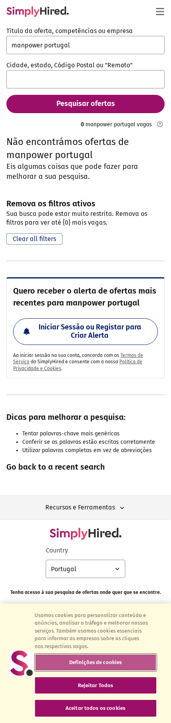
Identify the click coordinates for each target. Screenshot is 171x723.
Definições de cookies (95, 662)
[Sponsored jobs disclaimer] (160, 124)
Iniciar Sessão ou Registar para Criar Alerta (90, 331)
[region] (85, 663)
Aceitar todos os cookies (95, 708)
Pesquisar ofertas (85, 103)
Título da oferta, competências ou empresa (69, 31)
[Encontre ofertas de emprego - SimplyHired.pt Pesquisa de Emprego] (37, 11)
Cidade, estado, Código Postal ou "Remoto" (69, 65)
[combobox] (85, 45)
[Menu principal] (160, 11)
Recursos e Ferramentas (80, 507)
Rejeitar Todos (95, 685)
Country (57, 550)
